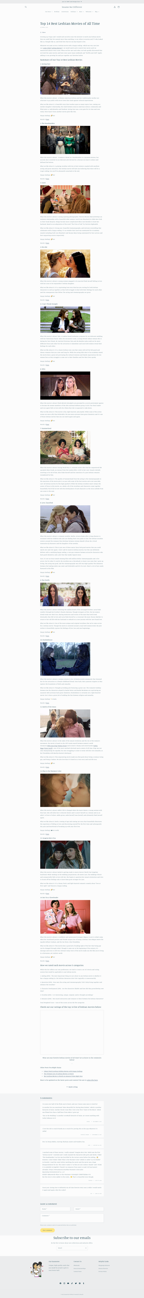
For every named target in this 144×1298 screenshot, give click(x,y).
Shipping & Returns (104, 1265)
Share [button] (44, 32)
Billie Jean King (52, 746)
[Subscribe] (86, 1248)
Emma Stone (62, 746)
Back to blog (73, 1087)
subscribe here (92, 1080)
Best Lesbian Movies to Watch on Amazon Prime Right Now (63, 1076)
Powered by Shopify (78, 1294)
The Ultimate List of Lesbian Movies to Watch (59, 1074)
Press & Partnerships (80, 1268)
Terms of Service (103, 1268)
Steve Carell (48, 748)
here (47, 119)
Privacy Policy (103, 1271)
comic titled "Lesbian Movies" (52, 48)
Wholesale (77, 1265)
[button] (26, 7)
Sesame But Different (69, 1294)
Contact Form (78, 1271)
